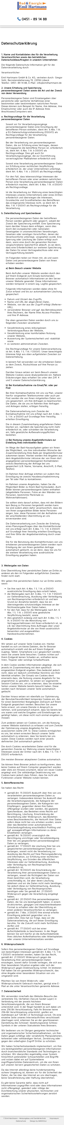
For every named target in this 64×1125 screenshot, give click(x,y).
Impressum (54, 1118)
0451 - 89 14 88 (34, 19)
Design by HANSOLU (38, 1121)
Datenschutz (21, 1121)
